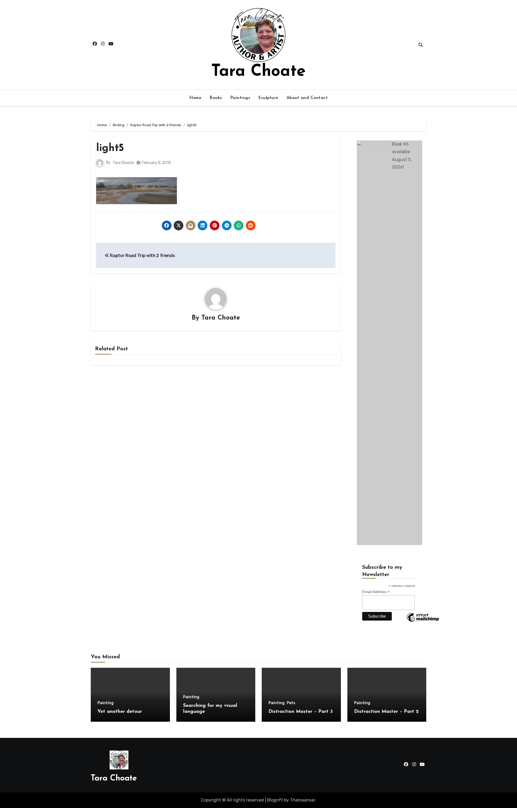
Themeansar (302, 800)
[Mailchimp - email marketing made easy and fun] (422, 621)
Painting (105, 703)
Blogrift (275, 800)
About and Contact (307, 98)
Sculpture (268, 98)
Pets (291, 703)
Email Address (376, 591)
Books (215, 98)
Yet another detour (119, 711)
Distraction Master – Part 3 (300, 711)
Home (195, 98)
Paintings (240, 98)
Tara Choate (258, 72)
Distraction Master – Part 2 (386, 711)
